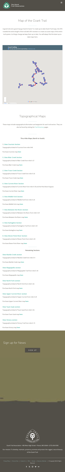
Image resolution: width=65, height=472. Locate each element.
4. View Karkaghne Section (12, 223)
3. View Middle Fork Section (13, 197)
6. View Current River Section (13, 184)
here (19, 152)
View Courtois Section (12, 144)
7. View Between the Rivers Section (15, 210)
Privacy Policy (7, 461)
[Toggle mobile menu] (61, 2)
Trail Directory (39, 127)
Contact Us (23, 461)
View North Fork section (11, 281)
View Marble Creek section (12, 255)
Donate (33, 461)
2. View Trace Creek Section (12, 171)
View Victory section (10, 320)
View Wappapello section (12, 268)
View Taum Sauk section (11, 307)
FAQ (29, 461)
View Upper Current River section (15, 294)
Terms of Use (15, 461)
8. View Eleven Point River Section (15, 236)
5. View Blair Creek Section (12, 157)
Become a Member (41, 461)
